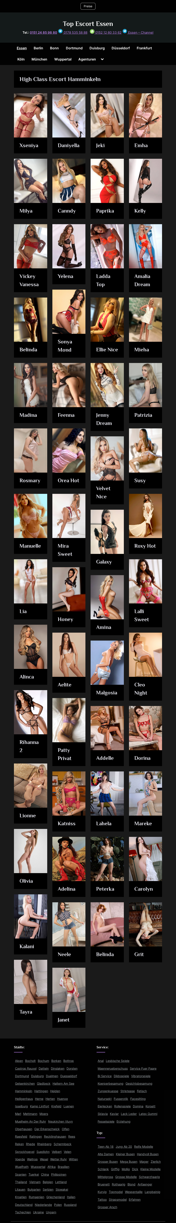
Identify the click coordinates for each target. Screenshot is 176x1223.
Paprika (105, 211)
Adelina (66, 889)
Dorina (142, 758)
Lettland (61, 1182)
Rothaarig (118, 1184)
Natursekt (105, 1099)
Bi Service (105, 1076)
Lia (23, 611)
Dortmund (74, 48)
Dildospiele (121, 1076)
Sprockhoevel (24, 1151)
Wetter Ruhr (58, 1159)
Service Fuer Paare (143, 1068)
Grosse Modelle (126, 1177)
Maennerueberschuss (113, 1068)
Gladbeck (43, 1083)
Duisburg (97, 48)
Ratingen (35, 1136)
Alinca (27, 677)
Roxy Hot (145, 546)
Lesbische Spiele (117, 1061)
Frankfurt (144, 48)
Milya (26, 211)
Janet (64, 1020)
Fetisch (142, 1091)
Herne (39, 1099)
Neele (64, 954)
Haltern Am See (63, 1083)
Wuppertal (62, 59)
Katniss (67, 823)
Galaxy (104, 562)
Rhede (30, 1144)
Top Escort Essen (88, 23)
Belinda (28, 349)
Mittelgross (105, 1177)
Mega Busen (128, 1161)
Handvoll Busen (148, 1154)
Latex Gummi (148, 1114)
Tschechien (23, 1212)
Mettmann (30, 1114)
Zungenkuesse (108, 1091)
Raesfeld (21, 1136)
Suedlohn (43, 1151)
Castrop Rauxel (25, 1068)
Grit (139, 954)
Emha (141, 145)
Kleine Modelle (150, 1169)
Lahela (103, 823)
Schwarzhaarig (149, 1177)
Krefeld (56, 1106)
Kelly (140, 211)
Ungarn (51, 1212)
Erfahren (135, 1199)
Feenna (66, 415)
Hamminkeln (23, 1091)
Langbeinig (152, 1192)
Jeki (100, 145)
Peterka (105, 889)
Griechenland (55, 1197)
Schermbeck (62, 1144)
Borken (56, 1061)
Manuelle (30, 546)
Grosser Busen (108, 1161)
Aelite (64, 685)
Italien (71, 1197)
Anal (101, 1061)
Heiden (55, 1091)
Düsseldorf (121, 48)
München (39, 59)
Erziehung (123, 1121)
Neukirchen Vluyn (60, 1121)
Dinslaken (57, 1068)
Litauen (20, 1189)
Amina (103, 627)
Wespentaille (134, 1192)
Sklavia (103, 1114)
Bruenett (104, 1184)
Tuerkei (34, 1174)
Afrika (51, 1167)
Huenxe (62, 1099)
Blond (131, 1184)
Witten (73, 1159)
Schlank (103, 1169)
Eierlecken (105, 1106)
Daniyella (68, 145)
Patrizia (143, 415)
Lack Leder (129, 1114)
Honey (65, 619)
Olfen (65, 1129)
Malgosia (106, 692)
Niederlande (43, 1204)
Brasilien (63, 1167)
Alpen (19, 1061)
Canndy (67, 211)
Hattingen (41, 1091)
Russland (70, 1204)
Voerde (20, 1159)
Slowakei (62, 1189)
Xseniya (29, 145)
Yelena (65, 276)
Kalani (27, 946)
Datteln (44, 1068)
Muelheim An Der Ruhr (30, 1121)
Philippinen (58, 1174)
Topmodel (116, 1192)
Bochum (43, 1061)
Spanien (20, 1174)
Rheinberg (44, 1144)
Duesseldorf (68, 1076)
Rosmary (30, 480)
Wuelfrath (22, 1167)
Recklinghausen (55, 1136)
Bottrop (68, 1061)
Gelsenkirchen (25, 1083)
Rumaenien (36, 1197)
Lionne (28, 815)
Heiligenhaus (24, 1099)
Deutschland (24, 1204)
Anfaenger (145, 1184)
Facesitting (138, 1099)
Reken (19, 1144)
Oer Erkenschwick (47, 1129)
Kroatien (21, 1197)
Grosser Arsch (107, 1207)
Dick (135, 1169)
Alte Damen (106, 1154)
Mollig (126, 1169)
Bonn (54, 48)
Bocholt (30, 1061)
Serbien (48, 1189)
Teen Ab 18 (106, 1146)
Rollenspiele (122, 1106)
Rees (71, 1136)
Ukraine (38, 1212)
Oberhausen (23, 1129)
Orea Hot (68, 480)
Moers (43, 1114)
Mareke (143, 823)
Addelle (105, 758)
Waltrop (32, 1159)
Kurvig (102, 1192)
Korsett (150, 1106)
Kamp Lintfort (39, 1106)
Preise (88, 6)
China (45, 1174)
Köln (21, 59)
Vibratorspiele (140, 1076)
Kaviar (114, 1114)
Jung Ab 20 (124, 1146)
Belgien (48, 1182)
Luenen (69, 1106)
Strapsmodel (118, 1199)
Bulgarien (34, 1189)
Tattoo (102, 1199)
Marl (18, 1114)
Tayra (26, 1012)
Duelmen (52, 1076)
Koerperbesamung (110, 1083)
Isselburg (21, 1106)
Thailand (21, 1182)
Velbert (57, 1151)
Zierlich (156, 1161)
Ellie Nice (107, 349)
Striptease (127, 1091)
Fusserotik (121, 1099)
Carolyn (143, 889)
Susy (140, 480)
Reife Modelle (143, 1146)
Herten (50, 1099)
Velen (67, 1151)
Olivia (26, 881)
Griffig (115, 1169)
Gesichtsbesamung (139, 1083)
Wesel (44, 1159)
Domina (138, 1106)
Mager (144, 1161)
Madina (28, 415)
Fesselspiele (106, 1121)
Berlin (38, 48)
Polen (58, 1204)
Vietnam (35, 1182)
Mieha (141, 349)
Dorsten (72, 1068)
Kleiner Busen (125, 1154)
